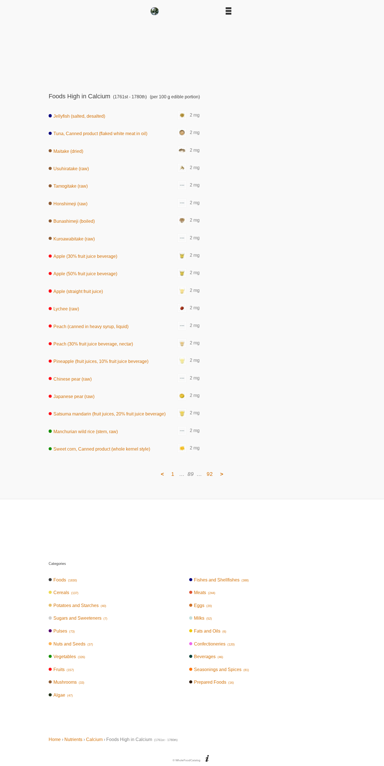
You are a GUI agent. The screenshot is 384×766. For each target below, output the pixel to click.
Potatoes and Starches (79, 605)
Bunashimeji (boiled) (74, 221)
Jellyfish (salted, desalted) (79, 115)
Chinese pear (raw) (72, 378)
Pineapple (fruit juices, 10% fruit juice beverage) (100, 361)
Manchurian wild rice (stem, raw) (85, 431)
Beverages (208, 656)
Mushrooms (68, 682)
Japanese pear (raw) (73, 396)
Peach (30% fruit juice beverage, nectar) (93, 344)
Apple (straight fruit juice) (78, 291)
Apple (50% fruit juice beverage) (85, 273)
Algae (63, 695)
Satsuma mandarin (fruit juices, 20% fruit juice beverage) (109, 414)
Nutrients (73, 739)
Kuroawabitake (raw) (74, 238)
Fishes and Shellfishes (221, 580)
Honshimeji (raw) (70, 203)
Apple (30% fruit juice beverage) (85, 256)
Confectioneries (214, 644)
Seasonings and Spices (221, 669)
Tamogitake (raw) (70, 186)
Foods (65, 580)
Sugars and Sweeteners (80, 618)
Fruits (63, 669)
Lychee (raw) (66, 308)
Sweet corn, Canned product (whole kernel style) (101, 449)
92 (210, 474)
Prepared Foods (214, 682)
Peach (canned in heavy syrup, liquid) (90, 326)
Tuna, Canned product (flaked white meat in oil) (100, 133)
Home (55, 739)
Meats (204, 592)
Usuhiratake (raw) (71, 168)
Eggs (203, 605)
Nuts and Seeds (73, 644)
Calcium (94, 739)
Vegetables (69, 656)
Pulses (64, 631)
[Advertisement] (192, 52)
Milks (203, 618)
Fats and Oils (210, 631)
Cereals (65, 592)
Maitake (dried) (68, 151)
